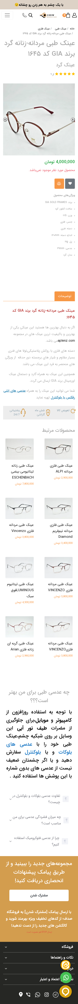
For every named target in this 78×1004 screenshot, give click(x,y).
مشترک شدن (39, 895)
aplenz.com (66, 340)
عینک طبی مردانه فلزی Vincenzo (21, 528)
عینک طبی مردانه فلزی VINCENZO (60, 587)
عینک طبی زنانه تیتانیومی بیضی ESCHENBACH (22, 472)
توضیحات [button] (64, 296)
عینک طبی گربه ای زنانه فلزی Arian (20, 646)
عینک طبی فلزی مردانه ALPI (61, 469)
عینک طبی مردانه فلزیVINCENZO (60, 646)
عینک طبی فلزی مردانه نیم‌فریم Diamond (61, 531)
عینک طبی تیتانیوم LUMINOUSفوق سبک (20, 590)
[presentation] (73, 119)
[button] (74, 15)
